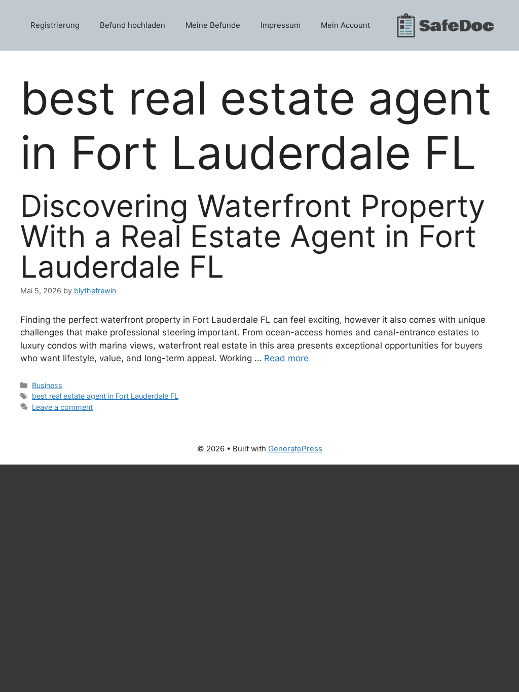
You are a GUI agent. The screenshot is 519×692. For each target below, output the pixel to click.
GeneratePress (295, 448)
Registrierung (55, 25)
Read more (286, 358)
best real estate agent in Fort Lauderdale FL (105, 396)
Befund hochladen (132, 25)
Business (47, 385)
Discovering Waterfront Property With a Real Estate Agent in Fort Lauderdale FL (252, 236)
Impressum (281, 25)
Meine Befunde (213, 25)
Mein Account (345, 25)
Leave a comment (62, 407)
